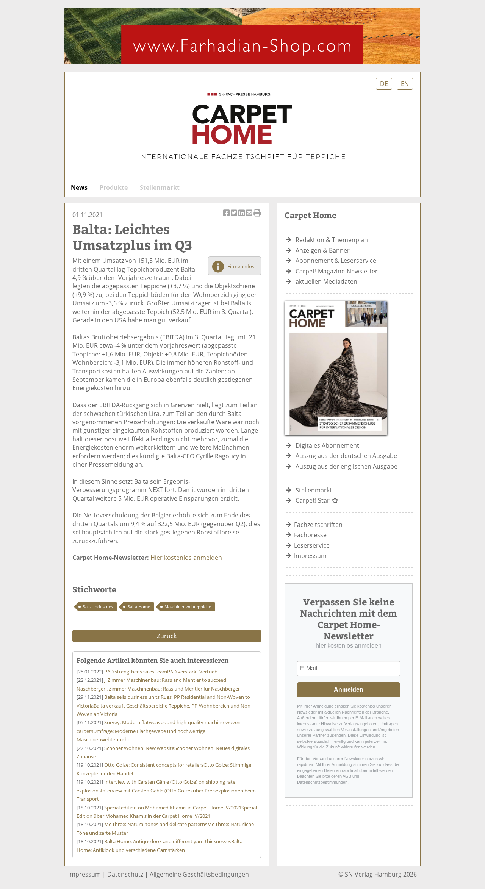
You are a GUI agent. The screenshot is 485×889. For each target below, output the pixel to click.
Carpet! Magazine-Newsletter (337, 271)
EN (405, 84)
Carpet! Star (313, 500)
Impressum (310, 556)
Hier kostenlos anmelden (186, 557)
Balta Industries (98, 606)
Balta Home (138, 606)
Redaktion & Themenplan (332, 240)
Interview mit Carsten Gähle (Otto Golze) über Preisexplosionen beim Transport (166, 790)
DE (384, 84)
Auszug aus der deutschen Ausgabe (346, 456)
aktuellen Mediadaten (326, 281)
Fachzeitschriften (318, 524)
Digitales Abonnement (327, 445)
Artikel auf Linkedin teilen (242, 217)
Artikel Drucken (257, 217)
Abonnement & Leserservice (336, 260)
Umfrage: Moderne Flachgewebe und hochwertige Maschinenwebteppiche (159, 731)
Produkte (114, 187)
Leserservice (312, 545)
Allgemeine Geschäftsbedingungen (199, 874)
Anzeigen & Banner (323, 250)
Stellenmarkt (160, 187)
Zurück (167, 636)
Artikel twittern (234, 217)
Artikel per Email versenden (249, 217)
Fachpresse (310, 535)
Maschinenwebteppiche (187, 606)
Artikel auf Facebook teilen (227, 217)
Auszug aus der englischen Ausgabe (346, 466)
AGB (347, 776)
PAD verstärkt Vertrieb (160, 671)
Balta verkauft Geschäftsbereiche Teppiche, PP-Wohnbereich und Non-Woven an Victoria (164, 705)
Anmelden (348, 689)
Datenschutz (125, 874)
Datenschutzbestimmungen (322, 782)
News (79, 187)
